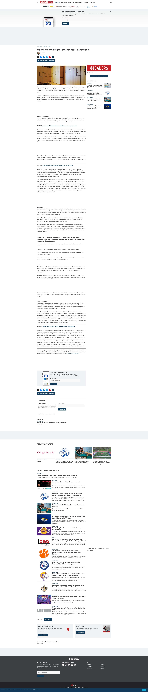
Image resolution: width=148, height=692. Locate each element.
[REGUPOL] (88, 6)
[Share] (41, 57)
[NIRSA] (56, 7)
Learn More (43, 634)
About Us (61, 687)
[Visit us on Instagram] (66, 665)
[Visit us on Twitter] (75, 665)
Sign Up (65, 23)
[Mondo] (95, 6)
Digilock (39, 461)
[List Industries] (62, 6)
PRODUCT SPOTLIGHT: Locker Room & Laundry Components (58, 326)
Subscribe (72, 687)
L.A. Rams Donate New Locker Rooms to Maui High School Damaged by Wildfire (94, 107)
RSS (83, 687)
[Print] (38, 57)
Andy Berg (42, 52)
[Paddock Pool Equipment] (45, 7)
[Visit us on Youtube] (72, 665)
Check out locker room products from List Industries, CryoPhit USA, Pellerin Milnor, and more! (67, 509)
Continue (62, 409)
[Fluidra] (75, 6)
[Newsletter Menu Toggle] (111, 2)
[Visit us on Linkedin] (69, 665)
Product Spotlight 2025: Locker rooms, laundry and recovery (94, 99)
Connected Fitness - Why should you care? (66, 482)
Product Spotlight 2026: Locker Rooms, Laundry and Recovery (51, 422)
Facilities (39, 46)
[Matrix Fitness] (50, 7)
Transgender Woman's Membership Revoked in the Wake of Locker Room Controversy (68, 609)
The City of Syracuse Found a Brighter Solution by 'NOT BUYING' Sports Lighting (101, 463)
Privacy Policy (78, 687)
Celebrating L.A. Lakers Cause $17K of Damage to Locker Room (68, 528)
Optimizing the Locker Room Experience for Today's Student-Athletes (68, 597)
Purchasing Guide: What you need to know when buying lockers (59, 125)
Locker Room (47, 46)
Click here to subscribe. (73, 353)
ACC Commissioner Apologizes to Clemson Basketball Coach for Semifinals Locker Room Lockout (66, 552)
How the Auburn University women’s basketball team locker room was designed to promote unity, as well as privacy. (68, 601)
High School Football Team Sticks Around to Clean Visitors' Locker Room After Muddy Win (68, 574)
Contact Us (67, 687)
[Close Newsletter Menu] (111, 11)
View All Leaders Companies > (99, 76)
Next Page (47, 619)
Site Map (86, 687)
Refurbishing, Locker (42, 459)
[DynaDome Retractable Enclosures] (82, 6)
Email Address (65, 17)
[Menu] (37, 2)
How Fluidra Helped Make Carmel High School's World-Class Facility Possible (94, 86)
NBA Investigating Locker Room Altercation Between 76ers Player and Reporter (66, 563)
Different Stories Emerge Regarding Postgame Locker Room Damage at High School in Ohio (94, 93)
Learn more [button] (38, 689)
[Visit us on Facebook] (63, 665)
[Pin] (50, 57)
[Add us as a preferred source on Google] (53, 57)
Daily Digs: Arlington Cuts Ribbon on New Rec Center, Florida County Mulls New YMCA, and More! (69, 540)
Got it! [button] (144, 689)
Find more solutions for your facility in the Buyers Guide (57, 165)
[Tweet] (47, 57)
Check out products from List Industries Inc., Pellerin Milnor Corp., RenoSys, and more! (57, 477)
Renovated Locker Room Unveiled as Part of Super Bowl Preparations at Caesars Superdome (68, 586)
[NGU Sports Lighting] (68, 6)
